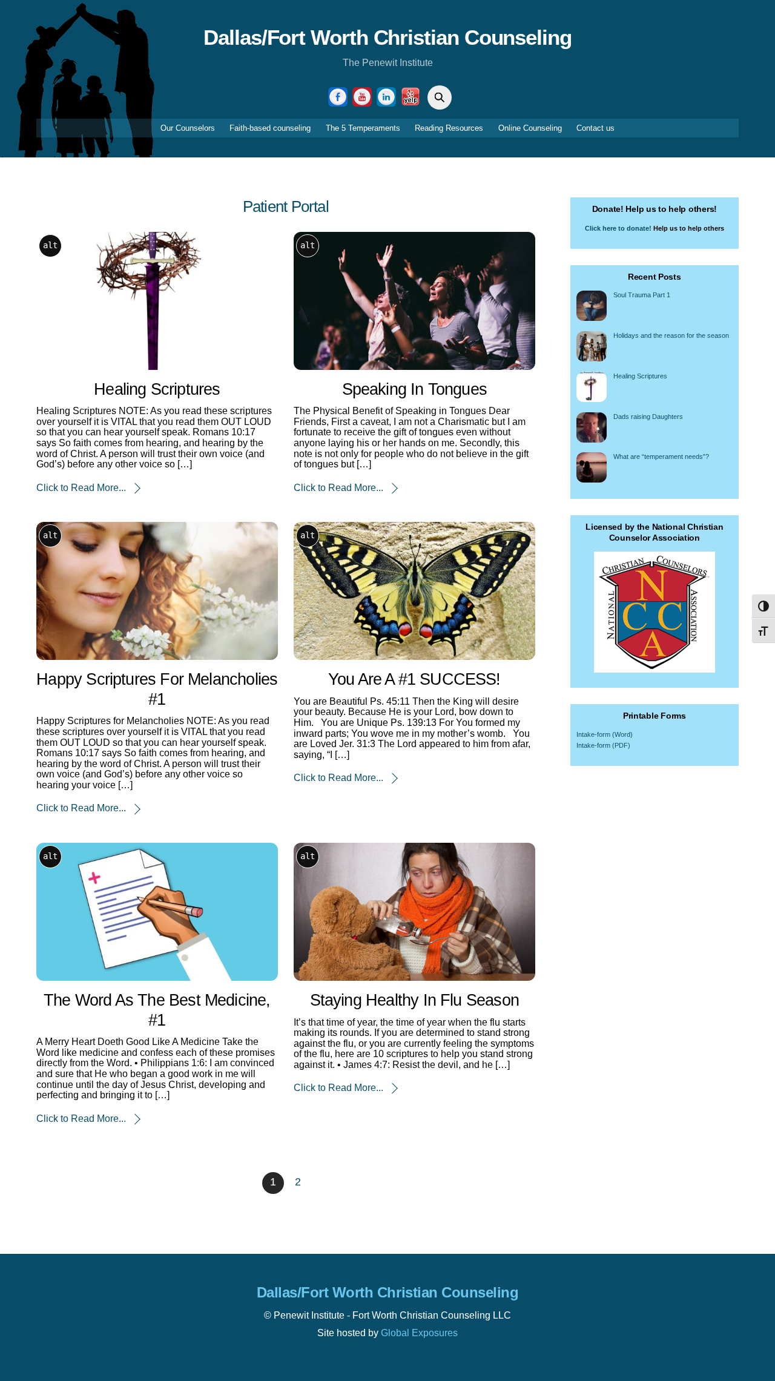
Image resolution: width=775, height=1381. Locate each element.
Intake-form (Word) (604, 734)
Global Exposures (419, 1333)
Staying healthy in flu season (414, 999)
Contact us (595, 128)
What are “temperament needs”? (661, 456)
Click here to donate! (618, 228)
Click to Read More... (81, 488)
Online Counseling (530, 128)
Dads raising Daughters (648, 416)
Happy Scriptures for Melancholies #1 (156, 689)
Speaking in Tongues (414, 389)
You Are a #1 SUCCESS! (414, 679)
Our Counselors (187, 128)
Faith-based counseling (270, 128)
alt (50, 245)
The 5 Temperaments (363, 128)
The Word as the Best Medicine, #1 (157, 1009)
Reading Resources (449, 128)
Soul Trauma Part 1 (641, 294)
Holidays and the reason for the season (671, 335)
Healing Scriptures (157, 389)
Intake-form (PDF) (603, 745)
